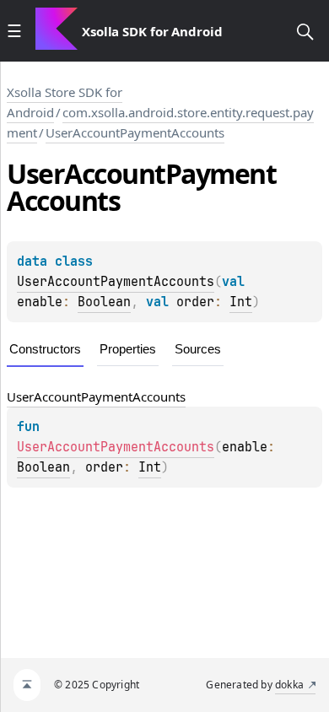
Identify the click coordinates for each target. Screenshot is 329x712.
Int (240, 302)
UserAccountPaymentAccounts (135, 132)
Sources (198, 349)
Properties (128, 349)
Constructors (45, 349)
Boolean (104, 302)
